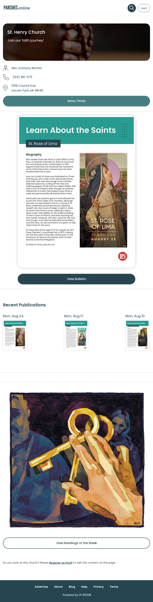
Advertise (41, 587)
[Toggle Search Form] (132, 8)
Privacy (98, 587)
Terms (114, 587)
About (58, 587)
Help (84, 587)
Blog (72, 587)
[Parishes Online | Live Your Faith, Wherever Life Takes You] (16, 9)
